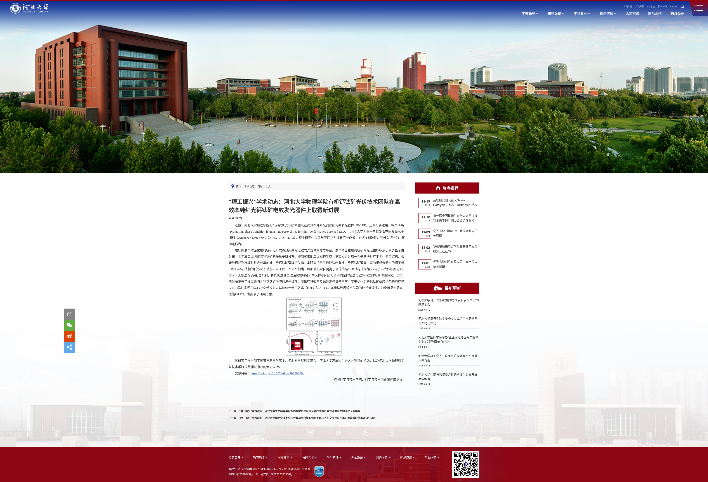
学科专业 (580, 13)
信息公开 (677, 13)
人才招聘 (632, 13)
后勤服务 (431, 457)
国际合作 (655, 13)
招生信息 (606, 13)
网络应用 (406, 457)
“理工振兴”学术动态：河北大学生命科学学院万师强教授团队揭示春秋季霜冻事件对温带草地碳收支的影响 (299, 411)
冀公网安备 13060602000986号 (274, 474)
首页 (238, 186)
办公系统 (357, 457)
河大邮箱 (639, 6)
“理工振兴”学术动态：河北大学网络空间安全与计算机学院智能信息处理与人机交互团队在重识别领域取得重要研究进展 (307, 418)
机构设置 (554, 13)
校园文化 (308, 457)
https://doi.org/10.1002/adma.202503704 (277, 373)
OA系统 (651, 6)
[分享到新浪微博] (69, 336)
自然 (260, 186)
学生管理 (333, 457)
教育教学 (259, 457)
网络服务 (382, 457)
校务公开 (234, 457)
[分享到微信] (69, 325)
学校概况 (528, 13)
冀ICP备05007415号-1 (242, 474)
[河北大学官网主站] (29, 9)
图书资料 (283, 457)
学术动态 (249, 186)
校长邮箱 (662, 6)
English (674, 6)
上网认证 (627, 6)
